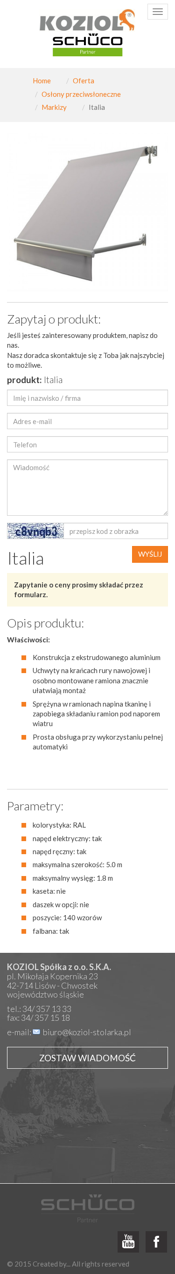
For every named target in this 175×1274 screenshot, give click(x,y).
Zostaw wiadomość (87, 1057)
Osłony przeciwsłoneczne (81, 94)
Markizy (54, 107)
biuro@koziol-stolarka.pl (87, 1032)
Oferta (83, 80)
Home (42, 80)
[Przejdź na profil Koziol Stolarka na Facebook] (156, 1242)
